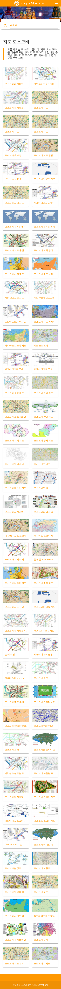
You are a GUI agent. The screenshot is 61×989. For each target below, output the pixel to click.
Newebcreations (40, 985)
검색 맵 (13, 25)
